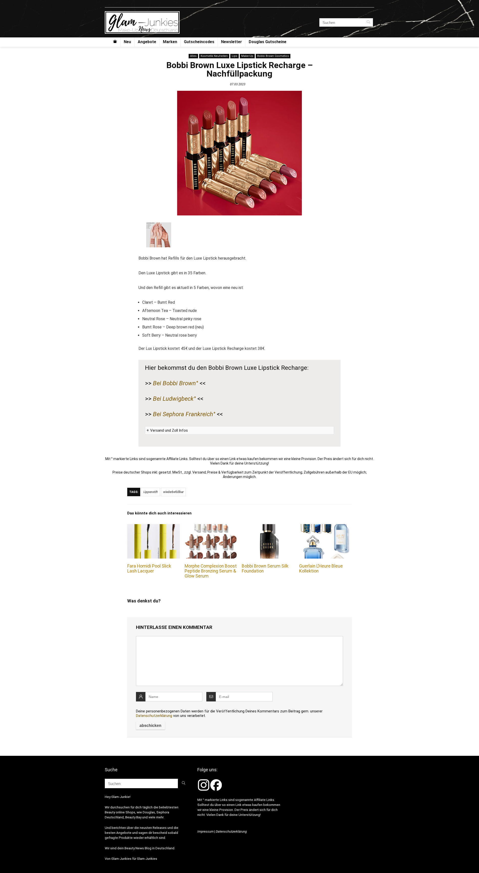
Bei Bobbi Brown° (175, 383)
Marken (170, 41)
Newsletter (231, 41)
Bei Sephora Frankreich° (184, 414)
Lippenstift (150, 492)
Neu (127, 41)
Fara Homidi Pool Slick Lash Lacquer (149, 569)
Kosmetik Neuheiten (214, 56)
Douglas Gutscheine (267, 41)
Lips (234, 56)
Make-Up (247, 56)
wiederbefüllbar (173, 492)
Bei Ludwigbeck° (174, 398)
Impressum (205, 831)
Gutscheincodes (199, 41)
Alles (193, 56)
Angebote (147, 41)
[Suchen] (368, 22)
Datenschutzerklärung (154, 715)
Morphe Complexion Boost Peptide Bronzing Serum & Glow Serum (211, 571)
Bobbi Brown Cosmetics (273, 56)
